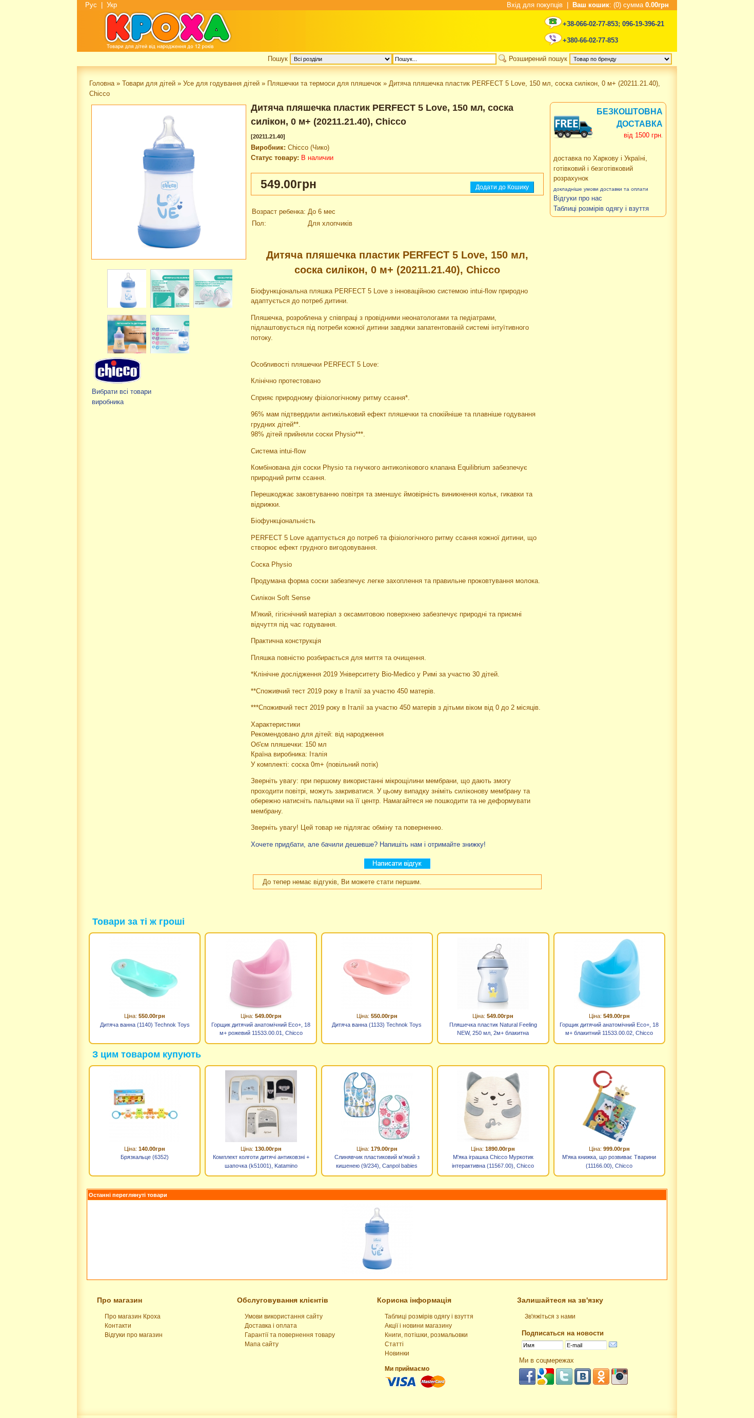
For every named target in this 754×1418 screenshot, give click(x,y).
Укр (112, 5)
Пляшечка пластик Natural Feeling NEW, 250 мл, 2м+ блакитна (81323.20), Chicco (493, 1030)
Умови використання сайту (284, 1316)
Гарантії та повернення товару (290, 1335)
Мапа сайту (262, 1344)
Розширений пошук (538, 59)
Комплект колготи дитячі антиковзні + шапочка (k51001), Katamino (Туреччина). (261, 1162)
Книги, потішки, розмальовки (426, 1335)
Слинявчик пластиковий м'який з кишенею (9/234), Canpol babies (377, 1161)
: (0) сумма (620, 5)
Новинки (397, 1353)
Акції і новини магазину (418, 1325)
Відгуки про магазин (134, 1335)
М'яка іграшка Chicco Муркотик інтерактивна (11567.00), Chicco (493, 1161)
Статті (394, 1344)
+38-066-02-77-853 (590, 24)
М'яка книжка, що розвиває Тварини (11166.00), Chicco (609, 1161)
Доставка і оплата (271, 1325)
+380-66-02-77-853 (590, 40)
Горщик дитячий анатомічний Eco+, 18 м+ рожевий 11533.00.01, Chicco (260, 1029)
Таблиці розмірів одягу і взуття (429, 1316)
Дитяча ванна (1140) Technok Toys (145, 1025)
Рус (91, 5)
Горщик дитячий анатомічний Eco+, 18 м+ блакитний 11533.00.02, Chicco (609, 1029)
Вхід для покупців (535, 5)
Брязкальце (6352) (145, 1157)
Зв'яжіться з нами (550, 1316)
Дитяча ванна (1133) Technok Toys (377, 1025)
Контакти (118, 1325)
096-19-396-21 (643, 24)
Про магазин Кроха (133, 1316)
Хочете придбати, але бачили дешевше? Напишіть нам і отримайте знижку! (368, 844)
